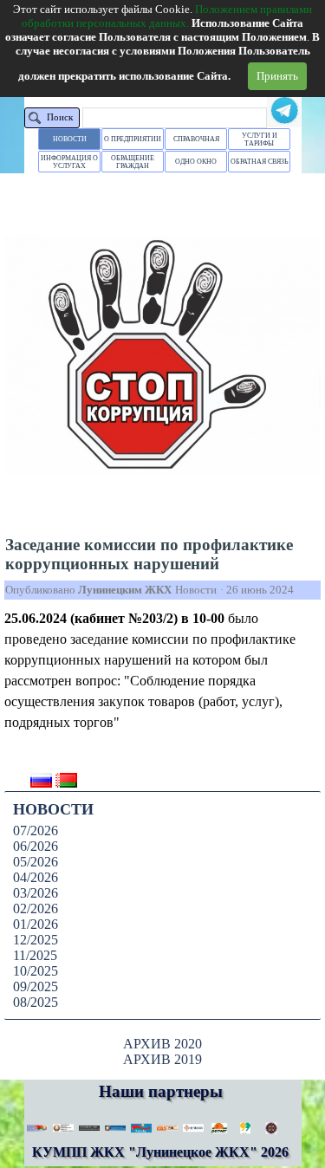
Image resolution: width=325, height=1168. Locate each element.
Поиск (60, 117)
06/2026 (35, 846)
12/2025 (35, 939)
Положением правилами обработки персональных (167, 16)
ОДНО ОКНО (196, 161)
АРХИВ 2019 (162, 1059)
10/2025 (35, 971)
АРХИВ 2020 (162, 1043)
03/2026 (35, 893)
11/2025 (35, 955)
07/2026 (35, 830)
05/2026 (35, 861)
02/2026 (35, 908)
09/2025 (35, 986)
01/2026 (35, 924)
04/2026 (35, 877)
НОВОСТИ (70, 139)
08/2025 (35, 1002)
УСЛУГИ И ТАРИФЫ (259, 139)
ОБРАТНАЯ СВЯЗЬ (260, 161)
